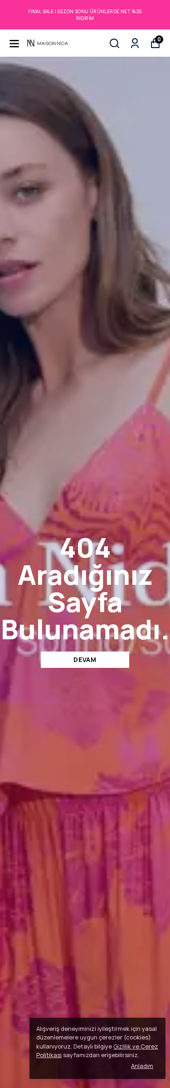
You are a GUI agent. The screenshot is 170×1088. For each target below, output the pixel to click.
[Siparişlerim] (135, 43)
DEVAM (85, 659)
